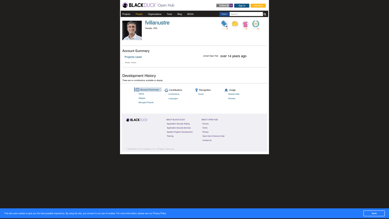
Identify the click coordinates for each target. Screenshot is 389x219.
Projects (126, 14)
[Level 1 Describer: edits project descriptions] (224, 24)
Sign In (242, 5)
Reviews (231, 98)
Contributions (173, 94)
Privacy (205, 131)
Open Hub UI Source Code (213, 136)
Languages (173, 98)
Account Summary (149, 89)
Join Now (258, 5)
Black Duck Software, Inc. (144, 148)
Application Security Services (179, 127)
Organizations (154, 14)
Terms (204, 127)
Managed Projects (146, 102)
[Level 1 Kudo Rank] (255, 24)
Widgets (142, 98)
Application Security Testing (178, 123)
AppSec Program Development (180, 131)
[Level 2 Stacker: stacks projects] (245, 24)
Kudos (201, 94)
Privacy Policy (159, 213)
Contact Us (207, 140)
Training (170, 136)
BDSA (190, 14)
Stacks (141, 93)
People (139, 14)
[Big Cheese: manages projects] (235, 24)
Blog (179, 14)
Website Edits (233, 94)
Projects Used (133, 57)
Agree (374, 213)
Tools (169, 14)
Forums (205, 123)
